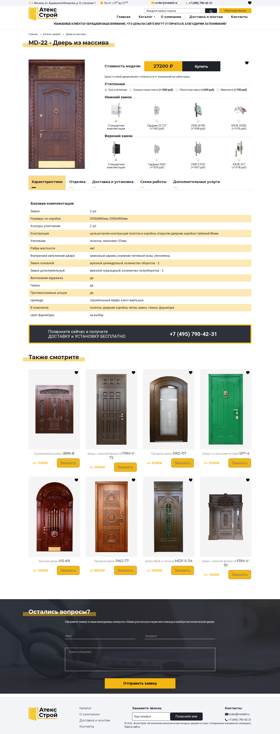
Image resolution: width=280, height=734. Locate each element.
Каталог (146, 17)
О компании (171, 17)
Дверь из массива (76, 34)
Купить (201, 66)
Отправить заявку (140, 683)
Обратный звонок (235, 10)
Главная (123, 17)
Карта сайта (132, 726)
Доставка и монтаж (206, 17)
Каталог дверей (51, 34)
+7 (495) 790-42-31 (200, 3)
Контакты (239, 17)
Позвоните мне (186, 716)
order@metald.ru (166, 2)
